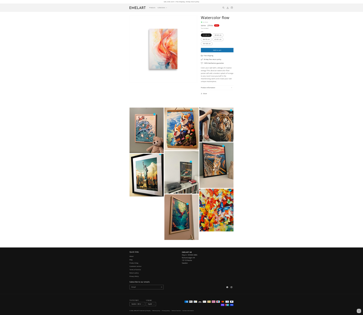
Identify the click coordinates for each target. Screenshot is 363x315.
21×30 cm (206, 35)
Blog (131, 260)
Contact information (188, 310)
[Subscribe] (161, 287)
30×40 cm (218, 35)
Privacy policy (166, 310)
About (132, 256)
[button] (162, 8)
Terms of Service (135, 270)
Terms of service (176, 310)
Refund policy (156, 310)
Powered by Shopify (145, 310)
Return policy (134, 273)
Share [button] (205, 93)
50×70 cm (206, 39)
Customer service (135, 266)
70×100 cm (207, 43)
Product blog (134, 263)
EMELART (136, 310)
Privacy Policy (134, 276)
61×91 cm (218, 39)
